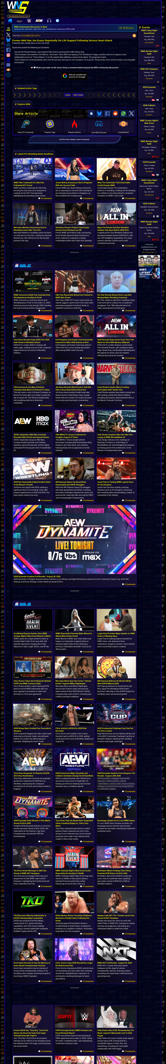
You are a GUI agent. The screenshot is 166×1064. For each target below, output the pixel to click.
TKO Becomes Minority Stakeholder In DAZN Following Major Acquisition (30, 917)
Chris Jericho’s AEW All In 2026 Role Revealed (71, 729)
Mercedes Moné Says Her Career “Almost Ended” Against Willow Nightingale (73, 682)
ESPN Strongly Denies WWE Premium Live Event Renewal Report (74, 1031)
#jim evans (78, 95)
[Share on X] (131, 114)
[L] (31, 36)
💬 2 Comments (87, 358)
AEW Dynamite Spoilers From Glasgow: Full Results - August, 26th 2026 (116, 774)
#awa (67, 95)
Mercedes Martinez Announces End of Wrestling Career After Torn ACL (30, 229)
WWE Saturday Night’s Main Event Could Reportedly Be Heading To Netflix (73, 872)
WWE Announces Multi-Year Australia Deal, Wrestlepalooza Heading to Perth (32, 296)
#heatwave (149, 78)
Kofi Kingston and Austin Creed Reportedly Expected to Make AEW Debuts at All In (74, 341)
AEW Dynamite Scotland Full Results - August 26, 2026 (37, 577)
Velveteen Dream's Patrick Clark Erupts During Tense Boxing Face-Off (72, 229)
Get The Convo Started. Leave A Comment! (74, 139)
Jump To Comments (25, 132)
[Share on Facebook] (107, 114)
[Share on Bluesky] (99, 114)
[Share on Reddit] (115, 114)
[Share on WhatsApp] (123, 114)
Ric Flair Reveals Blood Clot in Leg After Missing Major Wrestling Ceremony (114, 296)
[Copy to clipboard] (91, 114)
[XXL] (38, 36)
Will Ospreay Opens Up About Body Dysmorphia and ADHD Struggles (71, 483)
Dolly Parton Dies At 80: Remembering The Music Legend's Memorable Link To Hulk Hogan (115, 1032)
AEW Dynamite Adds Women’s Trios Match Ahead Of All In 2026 (32, 822)
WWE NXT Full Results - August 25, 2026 (114, 963)
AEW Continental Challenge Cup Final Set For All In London (115, 729)
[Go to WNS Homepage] (18, 8)
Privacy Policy (150, 252)
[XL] (33, 36)
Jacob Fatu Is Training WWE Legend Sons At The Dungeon (115, 483)
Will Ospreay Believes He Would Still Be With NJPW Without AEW (114, 682)
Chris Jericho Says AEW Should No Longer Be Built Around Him (74, 964)
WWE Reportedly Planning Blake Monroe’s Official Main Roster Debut (74, 635)
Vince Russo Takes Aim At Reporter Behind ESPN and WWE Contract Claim (32, 682)
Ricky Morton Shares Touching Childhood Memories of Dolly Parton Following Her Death (74, 918)
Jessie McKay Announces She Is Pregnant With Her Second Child (74, 184)
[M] (28, 36)
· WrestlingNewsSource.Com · (18, 16)
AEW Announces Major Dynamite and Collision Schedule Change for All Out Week (74, 774)
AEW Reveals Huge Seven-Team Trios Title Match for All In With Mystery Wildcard (115, 341)
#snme (149, 133)
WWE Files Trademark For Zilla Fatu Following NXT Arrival (29, 184)
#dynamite (149, 97)
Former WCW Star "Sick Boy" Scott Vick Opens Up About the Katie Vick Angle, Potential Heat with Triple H (31, 1032)
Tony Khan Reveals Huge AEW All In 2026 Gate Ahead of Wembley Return (31, 341)
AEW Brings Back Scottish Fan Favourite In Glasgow (32, 729)
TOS (143, 252)
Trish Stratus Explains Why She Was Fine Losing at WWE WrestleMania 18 (115, 436)
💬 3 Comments (128, 1051)
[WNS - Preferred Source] (74, 76)
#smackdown (149, 42)
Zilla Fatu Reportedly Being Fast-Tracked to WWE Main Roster (74, 296)
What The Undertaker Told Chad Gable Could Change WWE (113, 184)
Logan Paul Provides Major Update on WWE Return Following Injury (116, 635)
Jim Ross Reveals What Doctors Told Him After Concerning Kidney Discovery (73, 388)
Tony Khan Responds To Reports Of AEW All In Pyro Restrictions (31, 774)
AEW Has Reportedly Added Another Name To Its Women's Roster (32, 483)
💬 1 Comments (128, 311)
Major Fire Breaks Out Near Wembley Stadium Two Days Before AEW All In (113, 229)
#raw (149, 63)
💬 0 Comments (45, 198)
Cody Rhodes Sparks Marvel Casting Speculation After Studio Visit (113, 388)
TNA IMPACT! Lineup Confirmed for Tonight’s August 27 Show (71, 436)
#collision (149, 115)
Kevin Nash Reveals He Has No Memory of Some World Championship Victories (32, 964)
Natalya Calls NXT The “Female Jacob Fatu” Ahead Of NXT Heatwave (116, 917)
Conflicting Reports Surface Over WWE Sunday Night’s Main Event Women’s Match (32, 635)
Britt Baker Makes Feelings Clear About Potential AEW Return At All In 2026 (114, 872)
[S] (26, 36)
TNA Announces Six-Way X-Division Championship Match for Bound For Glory (32, 388)
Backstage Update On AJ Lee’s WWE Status (116, 821)
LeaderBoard (123, 132)
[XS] (23, 36)
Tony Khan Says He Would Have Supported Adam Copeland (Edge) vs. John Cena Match (74, 823)
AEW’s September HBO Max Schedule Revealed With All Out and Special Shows (31, 436)
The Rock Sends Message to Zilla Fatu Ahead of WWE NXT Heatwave (30, 872)
